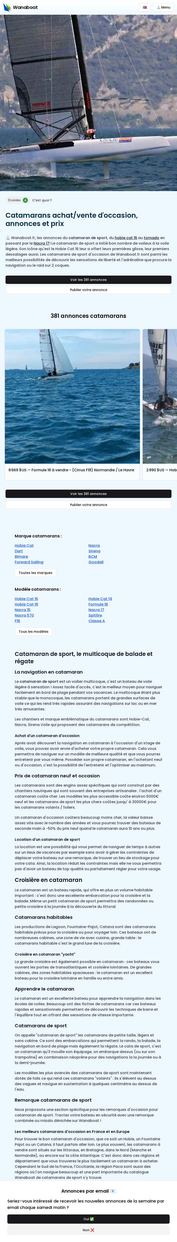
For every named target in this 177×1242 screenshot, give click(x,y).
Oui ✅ (88, 1219)
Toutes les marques (35, 572)
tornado (151, 237)
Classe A (96, 621)
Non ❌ (88, 1230)
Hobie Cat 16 (26, 598)
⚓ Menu (163, 7)
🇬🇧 (145, 7)
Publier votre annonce (88, 290)
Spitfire (95, 615)
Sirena (94, 551)
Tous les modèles (33, 631)
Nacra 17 (41, 243)
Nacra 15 (22, 610)
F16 (17, 621)
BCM (92, 556)
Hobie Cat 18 (26, 604)
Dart (19, 551)
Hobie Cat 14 (100, 598)
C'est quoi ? (42, 200)
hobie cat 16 (126, 237)
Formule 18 (98, 604)
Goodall (95, 562)
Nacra (94, 545)
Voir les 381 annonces (88, 279)
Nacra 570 (24, 615)
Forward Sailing (29, 562)
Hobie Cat (24, 545)
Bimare (21, 556)
